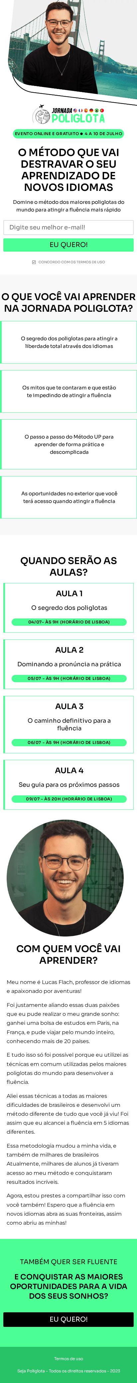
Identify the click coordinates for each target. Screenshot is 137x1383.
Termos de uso (68, 1358)
